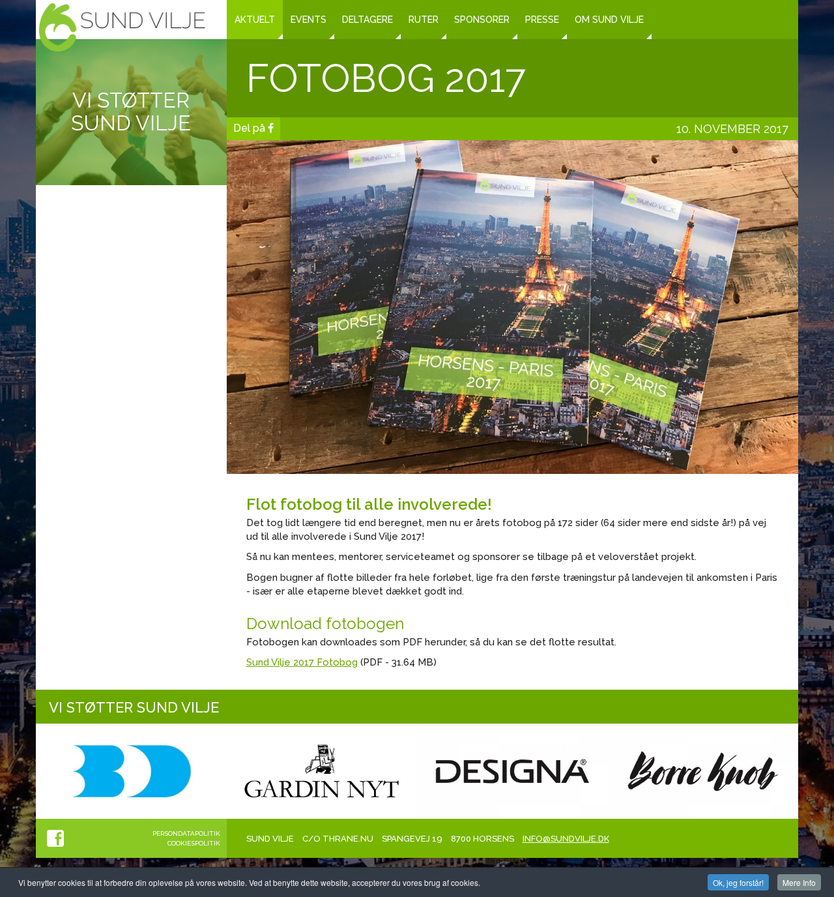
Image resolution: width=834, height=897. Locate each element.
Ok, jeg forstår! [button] (738, 882)
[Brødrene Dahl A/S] (131, 770)
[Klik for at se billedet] (513, 306)
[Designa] (512, 770)
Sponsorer (482, 19)
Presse (542, 19)
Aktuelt (255, 19)
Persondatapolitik (186, 833)
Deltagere (367, 19)
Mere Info (799, 882)
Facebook (55, 838)
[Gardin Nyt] (322, 770)
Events (308, 19)
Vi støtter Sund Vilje (131, 111)
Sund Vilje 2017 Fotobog (302, 662)
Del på (250, 128)
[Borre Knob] (703, 770)
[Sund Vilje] (122, 27)
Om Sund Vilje (609, 19)
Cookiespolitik (193, 843)
